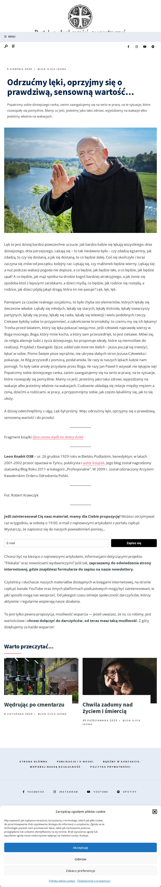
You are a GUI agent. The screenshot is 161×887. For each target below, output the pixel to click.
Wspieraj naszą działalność (55, 766)
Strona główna (33, 761)
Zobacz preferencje (80, 871)
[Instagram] (136, 46)
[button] (155, 812)
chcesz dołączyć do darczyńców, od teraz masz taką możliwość (82, 620)
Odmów (80, 859)
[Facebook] (128, 46)
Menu (12, 36)
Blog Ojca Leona (52, 69)
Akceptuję (80, 847)
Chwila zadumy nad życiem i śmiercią (107, 708)
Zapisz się (134, 543)
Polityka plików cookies (62, 881)
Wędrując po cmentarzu (34, 704)
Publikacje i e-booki (75, 761)
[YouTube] (144, 46)
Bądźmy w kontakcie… (122, 761)
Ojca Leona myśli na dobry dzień (57, 437)
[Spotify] (152, 46)
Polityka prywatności (110, 766)
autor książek (93, 462)
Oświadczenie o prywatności (93, 881)
